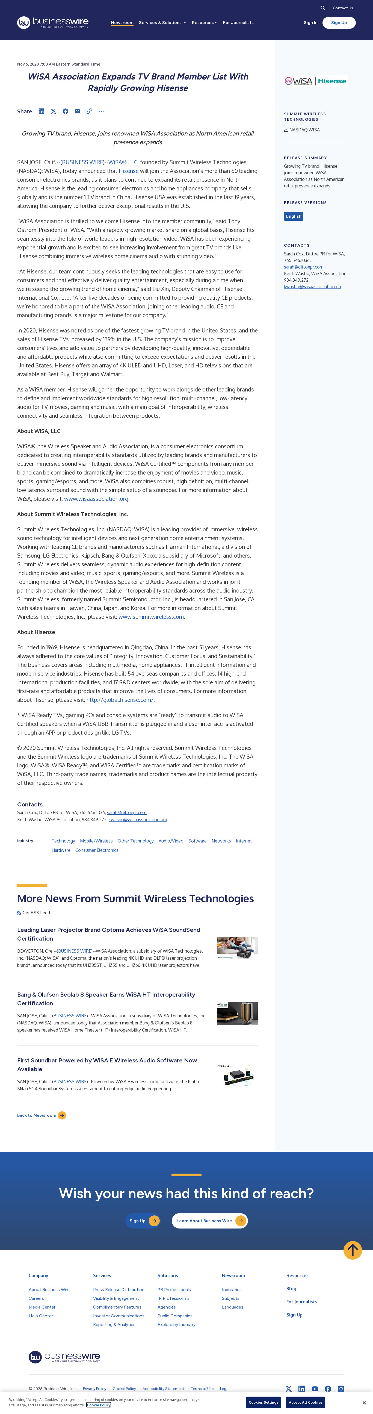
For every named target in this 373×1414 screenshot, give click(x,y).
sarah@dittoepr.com (127, 812)
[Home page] (52, 22)
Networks (221, 841)
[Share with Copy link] (89, 111)
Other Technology (136, 841)
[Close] (364, 1402)
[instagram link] (341, 1389)
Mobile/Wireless (96, 841)
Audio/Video (171, 841)
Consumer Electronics (97, 850)
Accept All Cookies (305, 1402)
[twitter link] (288, 1389)
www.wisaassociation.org (96, 498)
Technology (63, 841)
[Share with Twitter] (53, 111)
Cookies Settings (263, 1402)
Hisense (129, 170)
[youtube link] (315, 1389)
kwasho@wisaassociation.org (138, 819)
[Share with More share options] (101, 111)
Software (197, 841)
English (293, 216)
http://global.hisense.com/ (120, 699)
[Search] (323, 8)
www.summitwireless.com (151, 616)
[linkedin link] (301, 1389)
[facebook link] (328, 1389)
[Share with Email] (77, 111)
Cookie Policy (99, 1405)
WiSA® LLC (122, 162)
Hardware (61, 850)
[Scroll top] (353, 1250)
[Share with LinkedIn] (41, 111)
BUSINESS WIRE (82, 162)
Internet (244, 841)
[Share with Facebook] (65, 111)
